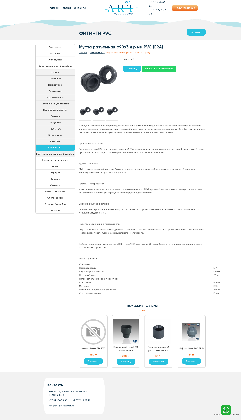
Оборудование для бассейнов (55, 66)
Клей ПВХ (55, 141)
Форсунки (55, 172)
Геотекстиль (55, 135)
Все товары (55, 47)
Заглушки (55, 210)
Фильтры (55, 179)
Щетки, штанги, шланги (55, 160)
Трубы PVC (55, 128)
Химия (55, 166)
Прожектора (55, 84)
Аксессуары (55, 59)
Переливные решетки (55, 110)
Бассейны (55, 53)
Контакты (79, 7)
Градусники (55, 122)
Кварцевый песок (55, 97)
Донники (55, 116)
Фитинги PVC (55, 147)
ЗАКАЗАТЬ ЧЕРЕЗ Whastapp (159, 68)
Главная (54, 7)
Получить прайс (185, 7)
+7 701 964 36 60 (58, 400)
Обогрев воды (55, 197)
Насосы (55, 72)
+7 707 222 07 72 (81, 400)
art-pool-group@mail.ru (61, 405)
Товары (66, 7)
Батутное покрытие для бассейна (55, 154)
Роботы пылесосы (55, 191)
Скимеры (55, 185)
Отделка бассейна (55, 204)
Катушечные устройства (55, 103)
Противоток (55, 91)
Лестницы (55, 78)
